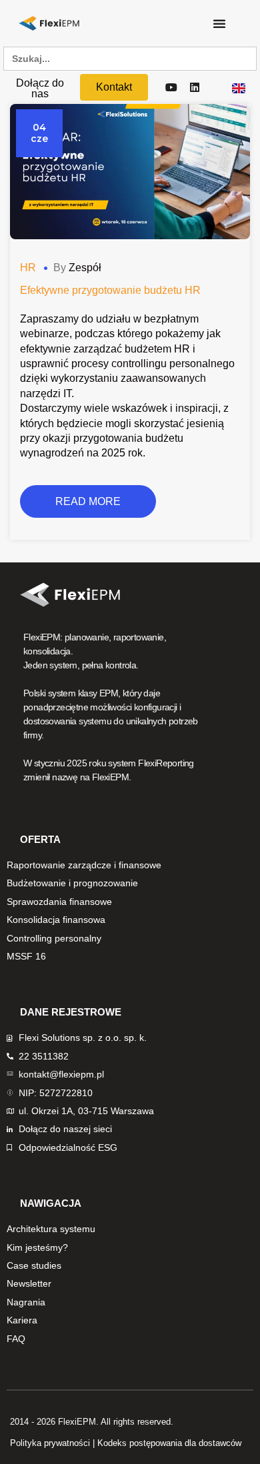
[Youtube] (171, 87)
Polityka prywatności (50, 1443)
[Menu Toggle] (219, 23)
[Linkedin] (195, 87)
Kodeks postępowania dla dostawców (169, 1443)
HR (28, 267)
